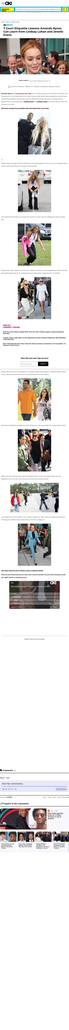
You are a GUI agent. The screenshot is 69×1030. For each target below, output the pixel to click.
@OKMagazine (21, 577)
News (7, 22)
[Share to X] (29, 87)
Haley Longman (24, 80)
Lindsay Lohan (15, 22)
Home (3, 22)
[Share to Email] (54, 87)
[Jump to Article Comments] (9, 87)
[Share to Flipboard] (41, 87)
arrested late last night (23, 93)
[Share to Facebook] (17, 87)
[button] (3, 3)
